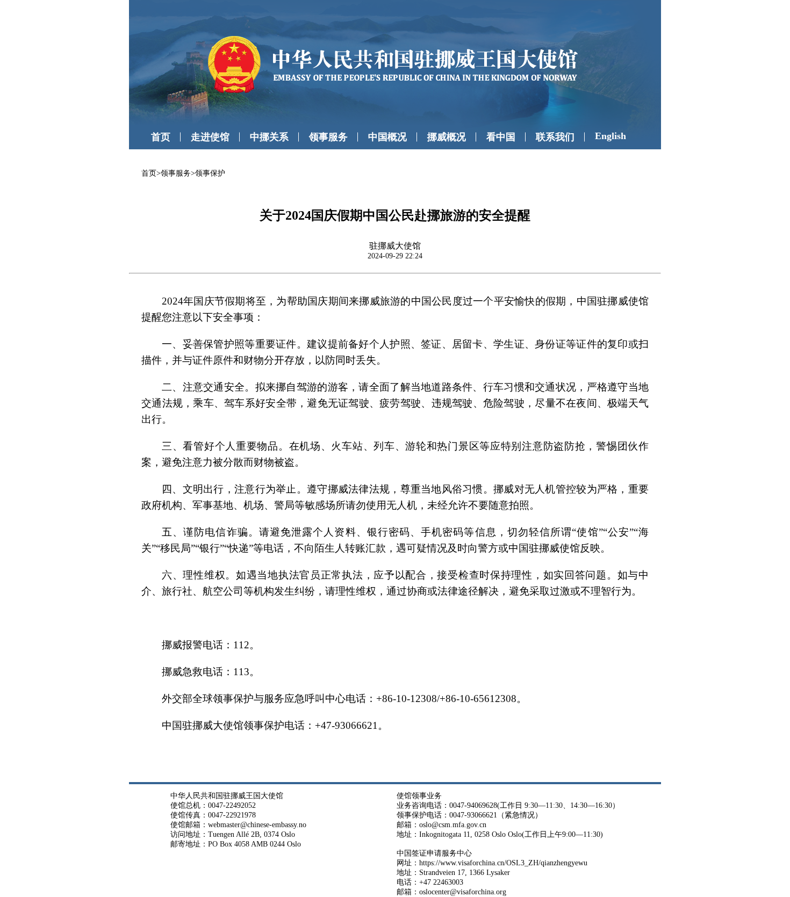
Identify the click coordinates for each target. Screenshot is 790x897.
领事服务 (328, 137)
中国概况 (387, 137)
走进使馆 (210, 137)
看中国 (500, 137)
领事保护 (210, 173)
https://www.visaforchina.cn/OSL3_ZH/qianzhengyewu (503, 863)
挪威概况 (446, 137)
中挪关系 (269, 137)
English (610, 136)
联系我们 (555, 137)
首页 (160, 137)
